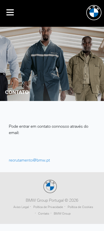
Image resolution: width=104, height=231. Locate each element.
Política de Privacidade (48, 207)
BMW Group (62, 213)
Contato (43, 213)
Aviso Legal (21, 207)
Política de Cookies (80, 207)
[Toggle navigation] (10, 13)
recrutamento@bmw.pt (29, 160)
